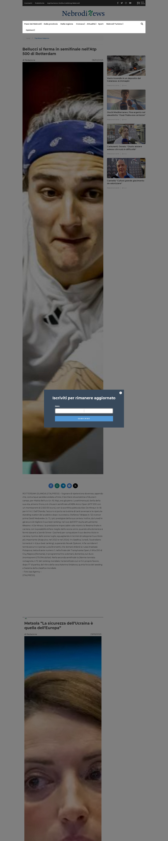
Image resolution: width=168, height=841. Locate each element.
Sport (100, 24)
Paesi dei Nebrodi (32, 24)
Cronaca (80, 24)
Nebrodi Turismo (114, 24)
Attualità (91, 24)
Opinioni (30, 30)
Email (57, 406)
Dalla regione (67, 24)
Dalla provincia (51, 24)
